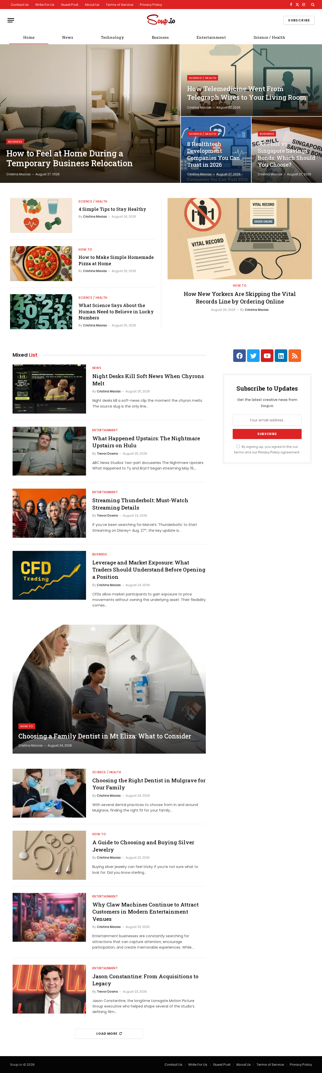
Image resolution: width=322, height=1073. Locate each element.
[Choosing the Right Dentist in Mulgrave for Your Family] (49, 793)
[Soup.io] (161, 20)
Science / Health (269, 37)
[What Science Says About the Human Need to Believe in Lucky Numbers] (41, 311)
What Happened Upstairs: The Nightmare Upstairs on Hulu (146, 442)
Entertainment (211, 37)
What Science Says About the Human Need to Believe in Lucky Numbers (116, 311)
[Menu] (11, 20)
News (67, 37)
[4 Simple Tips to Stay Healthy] (41, 215)
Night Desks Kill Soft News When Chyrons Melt (148, 380)
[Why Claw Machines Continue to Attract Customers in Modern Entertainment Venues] (49, 917)
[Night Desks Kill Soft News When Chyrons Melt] (49, 389)
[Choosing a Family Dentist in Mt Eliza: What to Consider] (109, 689)
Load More (106, 1033)
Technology (112, 37)
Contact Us (20, 4)
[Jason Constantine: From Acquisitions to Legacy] (49, 989)
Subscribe (299, 20)
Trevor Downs (107, 453)
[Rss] (295, 355)
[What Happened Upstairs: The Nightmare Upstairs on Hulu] (49, 451)
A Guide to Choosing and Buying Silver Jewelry (143, 846)
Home (28, 37)
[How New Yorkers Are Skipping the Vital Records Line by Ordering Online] (240, 238)
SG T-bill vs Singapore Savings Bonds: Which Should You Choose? (286, 155)
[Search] (312, 4)
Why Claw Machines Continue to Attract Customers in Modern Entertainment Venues (145, 911)
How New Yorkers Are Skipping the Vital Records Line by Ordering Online (240, 297)
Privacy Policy (151, 4)
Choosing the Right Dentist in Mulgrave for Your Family (149, 784)
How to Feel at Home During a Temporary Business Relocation (69, 158)
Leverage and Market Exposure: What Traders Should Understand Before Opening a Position (149, 569)
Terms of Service (119, 4)
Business (160, 37)
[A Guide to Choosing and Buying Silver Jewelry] (49, 855)
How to (85, 249)
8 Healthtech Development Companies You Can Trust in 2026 (213, 155)
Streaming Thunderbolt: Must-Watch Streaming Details (140, 504)
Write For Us (44, 4)
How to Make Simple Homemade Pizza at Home (116, 260)
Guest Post (69, 4)
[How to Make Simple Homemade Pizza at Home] (41, 263)
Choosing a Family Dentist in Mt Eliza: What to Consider (104, 736)
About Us (92, 4)
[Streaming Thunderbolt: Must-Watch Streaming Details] (49, 513)
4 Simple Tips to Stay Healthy (112, 209)
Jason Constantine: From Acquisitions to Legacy (145, 980)
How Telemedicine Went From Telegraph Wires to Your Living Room (246, 93)
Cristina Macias (18, 174)
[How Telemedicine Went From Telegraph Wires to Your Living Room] (251, 80)
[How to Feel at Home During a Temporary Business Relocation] (90, 113)
